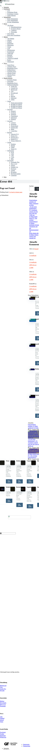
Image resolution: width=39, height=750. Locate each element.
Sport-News (10, 65)
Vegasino (29, 461)
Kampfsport (10, 52)
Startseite (6, 7)
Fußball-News (11, 70)
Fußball (9, 42)
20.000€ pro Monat (16, 108)
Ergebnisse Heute (12, 12)
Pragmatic (3, 706)
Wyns (7, 461)
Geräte (9, 142)
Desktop (13, 144)
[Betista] (12, 464)
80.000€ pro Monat (16, 106)
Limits (9, 101)
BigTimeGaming (15, 174)
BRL (12, 159)
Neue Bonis (10, 33)
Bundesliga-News (12, 68)
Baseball (9, 55)
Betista (18, 461)
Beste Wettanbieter (12, 19)
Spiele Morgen (11, 15)
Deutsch (13, 111)
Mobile (13, 146)
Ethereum (13, 98)
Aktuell (9, 76)
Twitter (2, 734)
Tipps (1, 721)
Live (8, 10)
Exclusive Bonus (16, 28)
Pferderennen (11, 50)
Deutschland (14, 126)
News (5, 63)
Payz (12, 94)
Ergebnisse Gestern (12, 14)
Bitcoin (13, 96)
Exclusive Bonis (12, 80)
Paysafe (2, 690)
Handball (10, 57)
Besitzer (9, 132)
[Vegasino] (23, 464)
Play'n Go (3, 704)
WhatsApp (3, 737)
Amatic (13, 170)
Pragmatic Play (15, 162)
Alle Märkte (10, 38)
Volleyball (10, 53)
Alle (1, 716)
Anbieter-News (11, 66)
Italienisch (14, 117)
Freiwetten (14, 32)
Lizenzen (10, 121)
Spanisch (13, 114)
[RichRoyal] (33, 464)
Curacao (13, 122)
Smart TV (14, 149)
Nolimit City (14, 167)
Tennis (9, 47)
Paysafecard (14, 93)
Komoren (13, 124)
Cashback (14, 30)
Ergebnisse (7, 9)
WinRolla (9, 487)
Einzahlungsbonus (16, 27)
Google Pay (14, 88)
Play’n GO (14, 164)
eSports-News (11, 75)
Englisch (13, 113)
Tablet (12, 147)
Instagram (3, 735)
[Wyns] (2, 464)
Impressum (26, 744)
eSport (2, 720)
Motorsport (10, 45)
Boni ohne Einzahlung (13, 35)
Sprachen (10, 109)
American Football (12, 58)
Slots (5, 177)
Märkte (6, 37)
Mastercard (14, 89)
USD (12, 154)
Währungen (10, 150)
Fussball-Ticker (11, 71)
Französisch (14, 116)
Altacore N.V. (15, 134)
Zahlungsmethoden (12, 85)
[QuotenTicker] (9, 4)
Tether (13, 99)
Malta (12, 129)
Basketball (10, 43)
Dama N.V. (14, 136)
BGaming (14, 172)
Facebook (3, 732)
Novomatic (3, 703)
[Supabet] (23, 491)
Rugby (9, 60)
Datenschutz (26, 746)
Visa (12, 91)
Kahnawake (14, 127)
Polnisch (13, 119)
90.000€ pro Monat (16, 104)
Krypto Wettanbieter (13, 22)
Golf (8, 48)
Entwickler (10, 160)
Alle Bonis (10, 25)
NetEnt (13, 165)
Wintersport (10, 61)
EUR (12, 152)
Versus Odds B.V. (16, 141)
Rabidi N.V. (14, 139)
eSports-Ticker (11, 73)
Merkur (2, 701)
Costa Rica (14, 131)
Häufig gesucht (8, 78)
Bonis (5, 24)
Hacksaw (13, 169)
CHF (12, 155)
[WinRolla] (2, 491)
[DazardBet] (33, 491)
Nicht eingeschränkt (16, 103)
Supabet (29, 487)
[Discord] (1, 2)
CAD (12, 157)
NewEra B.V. (15, 137)
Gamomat (14, 175)
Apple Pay (14, 86)
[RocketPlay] (12, 491)
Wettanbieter (7, 17)
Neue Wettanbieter (12, 20)
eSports (9, 40)
